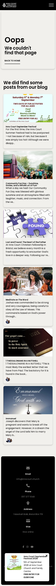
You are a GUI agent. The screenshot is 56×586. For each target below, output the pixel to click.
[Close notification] (46, 556)
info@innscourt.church (28, 479)
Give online (28, 531)
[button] (51, 5)
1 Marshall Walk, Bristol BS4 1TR (28, 514)
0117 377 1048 (28, 496)
